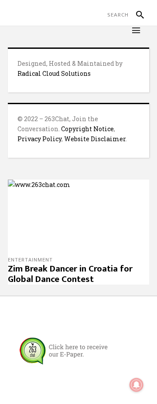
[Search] (136, 15)
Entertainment (30, 260)
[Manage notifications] (136, 385)
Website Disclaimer (95, 139)
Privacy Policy (39, 139)
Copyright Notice (87, 129)
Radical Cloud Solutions (54, 73)
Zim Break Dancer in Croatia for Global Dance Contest (70, 274)
